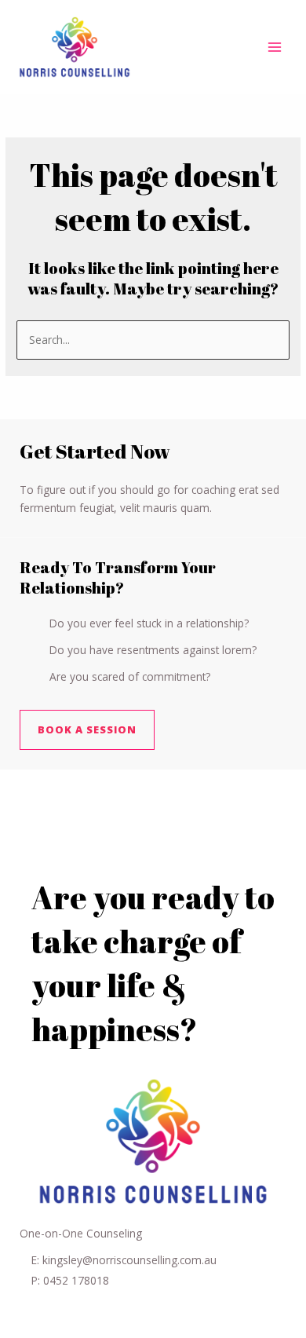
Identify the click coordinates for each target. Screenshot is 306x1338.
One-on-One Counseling (81, 1233)
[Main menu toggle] (275, 47)
